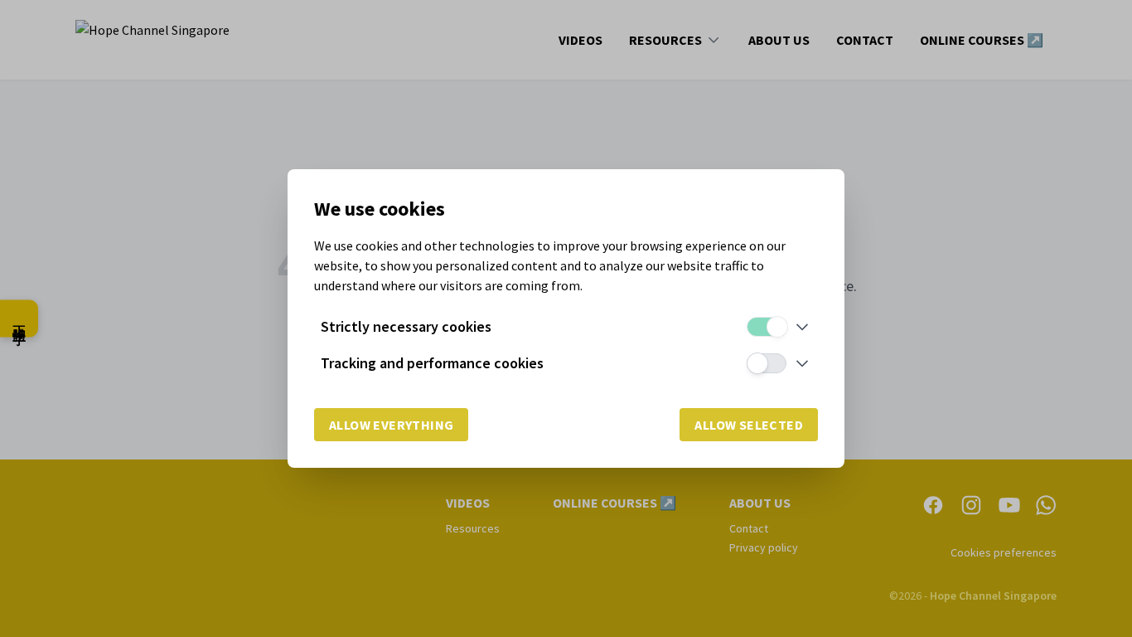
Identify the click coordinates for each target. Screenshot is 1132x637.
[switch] (766, 327)
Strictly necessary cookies (406, 326)
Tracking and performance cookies (432, 362)
